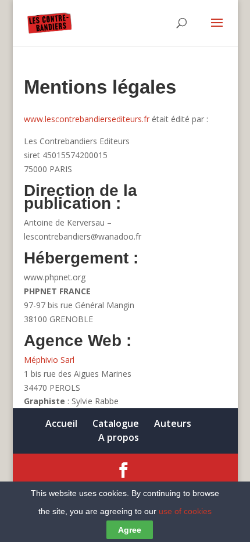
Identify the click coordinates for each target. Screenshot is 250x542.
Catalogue (115, 423)
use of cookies (185, 511)
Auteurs (172, 423)
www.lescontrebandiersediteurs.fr (86, 118)
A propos (118, 437)
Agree (129, 529)
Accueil (61, 423)
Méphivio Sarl (49, 359)
